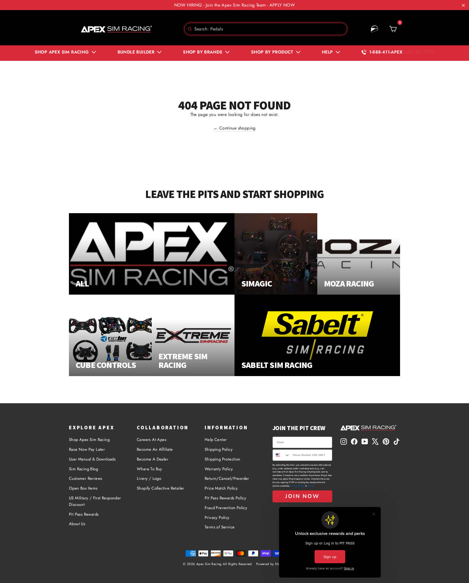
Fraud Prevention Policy (226, 508)
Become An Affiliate (155, 449)
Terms (310, 486)
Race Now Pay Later (87, 449)
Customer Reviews (85, 478)
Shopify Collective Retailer (160, 488)
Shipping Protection (222, 459)
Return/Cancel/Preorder (227, 478)
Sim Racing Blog (83, 469)
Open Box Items (83, 488)
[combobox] (265, 29)
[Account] (374, 29)
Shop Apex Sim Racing (89, 440)
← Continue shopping (234, 128)
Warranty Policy (219, 469)
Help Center (216, 440)
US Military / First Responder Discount (95, 501)
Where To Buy (149, 469)
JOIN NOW (302, 496)
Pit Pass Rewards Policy (225, 498)
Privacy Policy (217, 518)
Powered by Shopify (271, 564)
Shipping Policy (219, 449)
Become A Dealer (152, 459)
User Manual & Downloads (92, 459)
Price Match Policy (221, 488)
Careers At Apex (151, 440)
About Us (77, 524)
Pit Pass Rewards (84, 514)
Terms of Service (219, 527)
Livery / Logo (149, 478)
